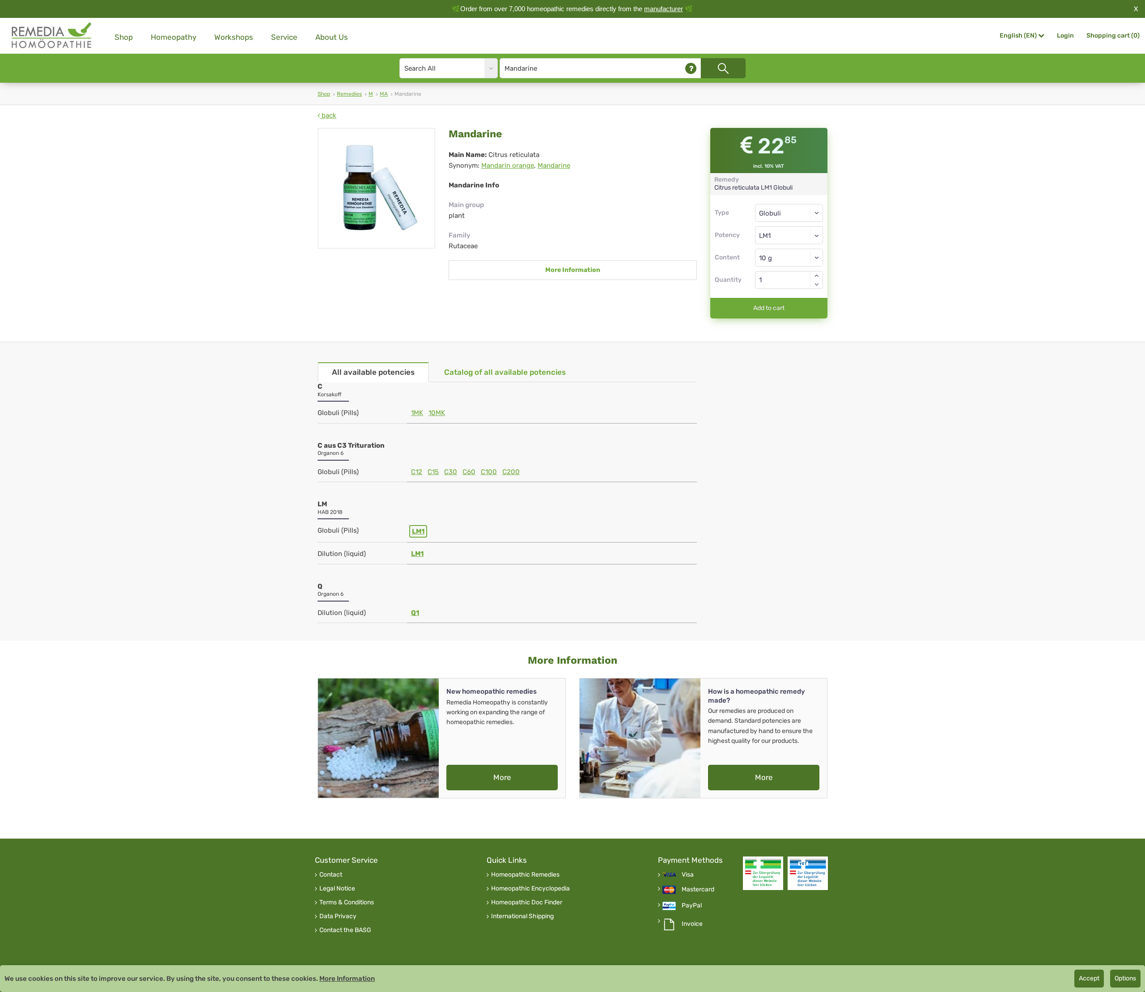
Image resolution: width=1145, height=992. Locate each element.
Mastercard (698, 889)
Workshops (233, 37)
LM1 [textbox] (765, 236)
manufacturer (663, 9)
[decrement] (816, 284)
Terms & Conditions (346, 902)
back (328, 115)
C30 (450, 472)
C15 (433, 472)
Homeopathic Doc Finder (526, 902)
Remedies (349, 94)
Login (1065, 35)
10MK (436, 413)
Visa (688, 875)
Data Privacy (337, 916)
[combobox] (789, 235)
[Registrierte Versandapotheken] (763, 873)
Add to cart (769, 308)
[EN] (52, 36)
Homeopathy (173, 37)
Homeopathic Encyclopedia (530, 889)
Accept (1089, 978)
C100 (489, 472)
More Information (572, 270)
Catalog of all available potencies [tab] (505, 372)
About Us (331, 37)
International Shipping (522, 916)
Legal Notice (337, 889)
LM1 (418, 531)
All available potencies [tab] (373, 372)
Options (1125, 978)
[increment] (816, 275)
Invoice (692, 924)
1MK (417, 413)
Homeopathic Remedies (525, 875)
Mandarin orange (507, 165)
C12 (416, 472)
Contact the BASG (345, 930)
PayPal (692, 906)
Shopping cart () (1113, 35)
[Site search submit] (723, 68)
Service (284, 37)
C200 (511, 472)
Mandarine (554, 165)
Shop (123, 37)
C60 (468, 472)
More (502, 777)
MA (384, 94)
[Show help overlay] (690, 68)
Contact (330, 875)
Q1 (415, 613)
